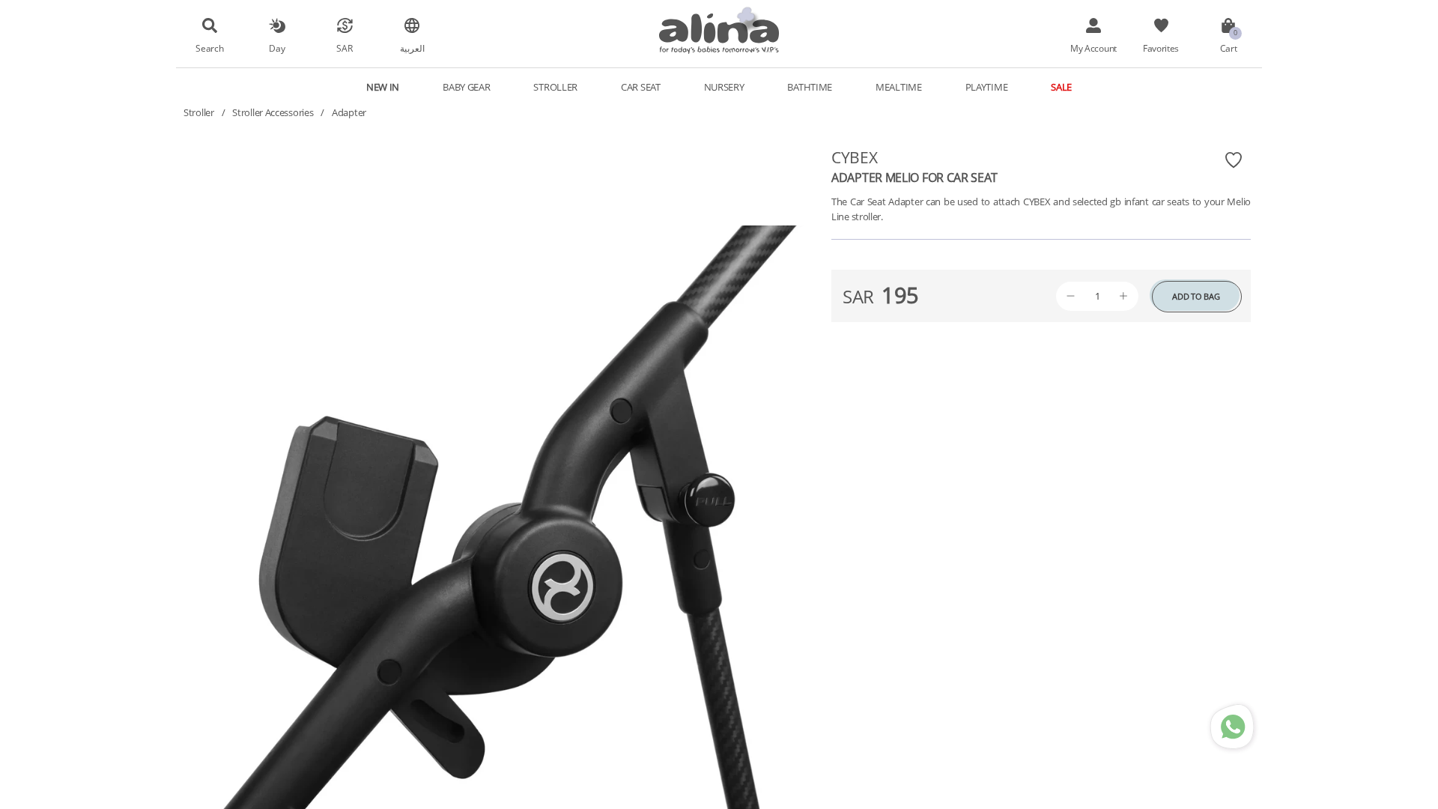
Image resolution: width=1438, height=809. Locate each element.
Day (277, 48)
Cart (1228, 48)
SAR (344, 48)
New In (382, 87)
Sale (1061, 87)
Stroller (198, 112)
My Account (1093, 48)
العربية (412, 48)
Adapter (349, 112)
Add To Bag (1195, 296)
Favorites (1161, 48)
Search (209, 48)
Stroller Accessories (272, 112)
